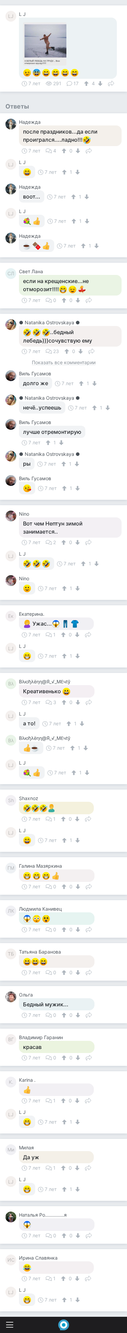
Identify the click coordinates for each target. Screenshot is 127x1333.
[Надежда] (12, 124)
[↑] (87, 83)
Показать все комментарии (64, 362)
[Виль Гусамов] (12, 375)
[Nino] (12, 516)
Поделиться (111, 82)
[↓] (99, 83)
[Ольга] (12, 996)
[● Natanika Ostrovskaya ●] (12, 324)
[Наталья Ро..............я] (12, 1217)
